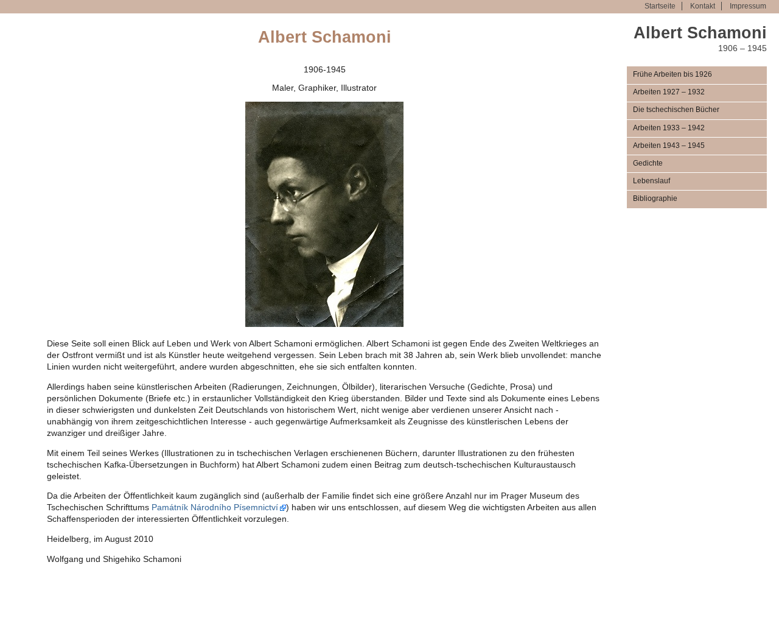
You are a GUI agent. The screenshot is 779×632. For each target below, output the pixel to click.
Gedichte (648, 163)
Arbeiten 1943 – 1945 (669, 145)
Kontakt (702, 6)
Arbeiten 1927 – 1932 (669, 92)
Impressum (748, 6)
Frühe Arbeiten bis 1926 (672, 74)
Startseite (660, 6)
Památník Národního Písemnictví (215, 507)
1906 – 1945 (742, 48)
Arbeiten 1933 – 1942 (669, 128)
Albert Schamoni (700, 32)
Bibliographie (655, 198)
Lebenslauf (651, 181)
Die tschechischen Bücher (676, 109)
